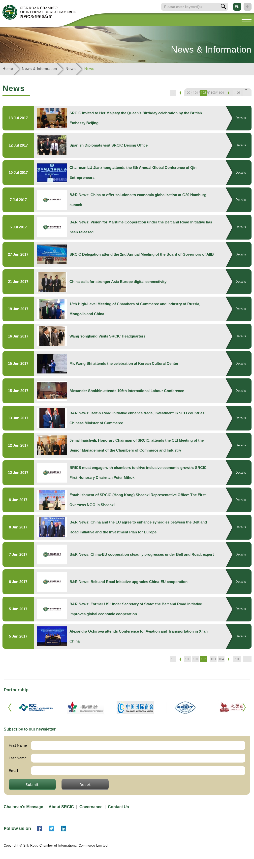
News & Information (39, 68)
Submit (32, 784)
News (70, 68)
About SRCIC (61, 807)
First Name (18, 745)
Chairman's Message (23, 807)
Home (7, 68)
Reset (85, 784)
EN (237, 7)
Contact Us (118, 807)
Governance (90, 807)
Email (13, 770)
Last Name (18, 758)
